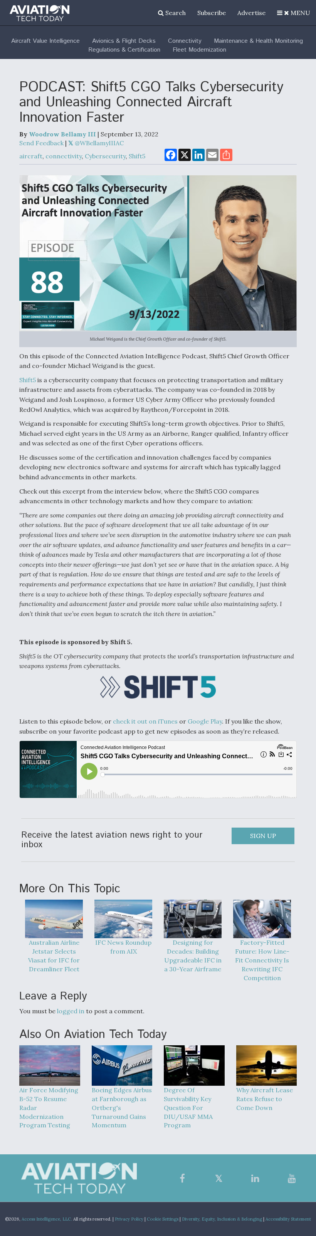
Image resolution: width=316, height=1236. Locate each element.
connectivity (63, 156)
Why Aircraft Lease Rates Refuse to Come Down (264, 1099)
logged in (70, 1011)
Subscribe (211, 13)
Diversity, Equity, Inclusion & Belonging (222, 1219)
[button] (293, 12)
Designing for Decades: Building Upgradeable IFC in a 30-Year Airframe (193, 956)
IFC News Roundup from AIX (123, 947)
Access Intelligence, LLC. (47, 1219)
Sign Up (263, 836)
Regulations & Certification (124, 49)
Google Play (205, 721)
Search (175, 13)
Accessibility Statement (288, 1219)
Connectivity (185, 41)
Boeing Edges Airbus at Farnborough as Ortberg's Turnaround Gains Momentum (122, 1107)
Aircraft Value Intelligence (45, 41)
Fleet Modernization (199, 49)
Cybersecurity (105, 156)
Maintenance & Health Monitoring (258, 41)
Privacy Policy (129, 1219)
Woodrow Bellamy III (62, 134)
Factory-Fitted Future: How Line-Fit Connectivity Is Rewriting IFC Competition (262, 960)
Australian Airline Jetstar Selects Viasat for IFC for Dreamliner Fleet (54, 956)
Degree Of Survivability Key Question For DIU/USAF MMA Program (188, 1107)
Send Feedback (41, 143)
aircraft (30, 156)
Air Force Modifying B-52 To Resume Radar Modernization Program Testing (48, 1107)
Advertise (251, 13)
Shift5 (137, 156)
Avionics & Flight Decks (124, 41)
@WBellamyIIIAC (98, 143)
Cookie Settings (162, 1219)
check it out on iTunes (145, 721)
